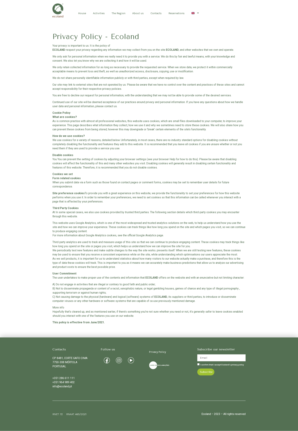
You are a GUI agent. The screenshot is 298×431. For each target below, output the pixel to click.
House (82, 13)
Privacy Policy (157, 351)
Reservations (176, 13)
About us (138, 13)
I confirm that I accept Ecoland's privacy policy (222, 364)
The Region (118, 13)
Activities (99, 13)
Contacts (156, 13)
